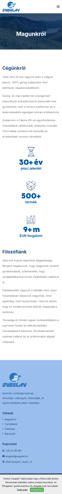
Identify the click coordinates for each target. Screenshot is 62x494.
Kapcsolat (10, 433)
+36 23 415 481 (13, 450)
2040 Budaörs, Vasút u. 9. (19, 462)
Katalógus (10, 428)
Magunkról (10, 419)
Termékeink (11, 424)
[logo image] (11, 7)
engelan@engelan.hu (17, 456)
